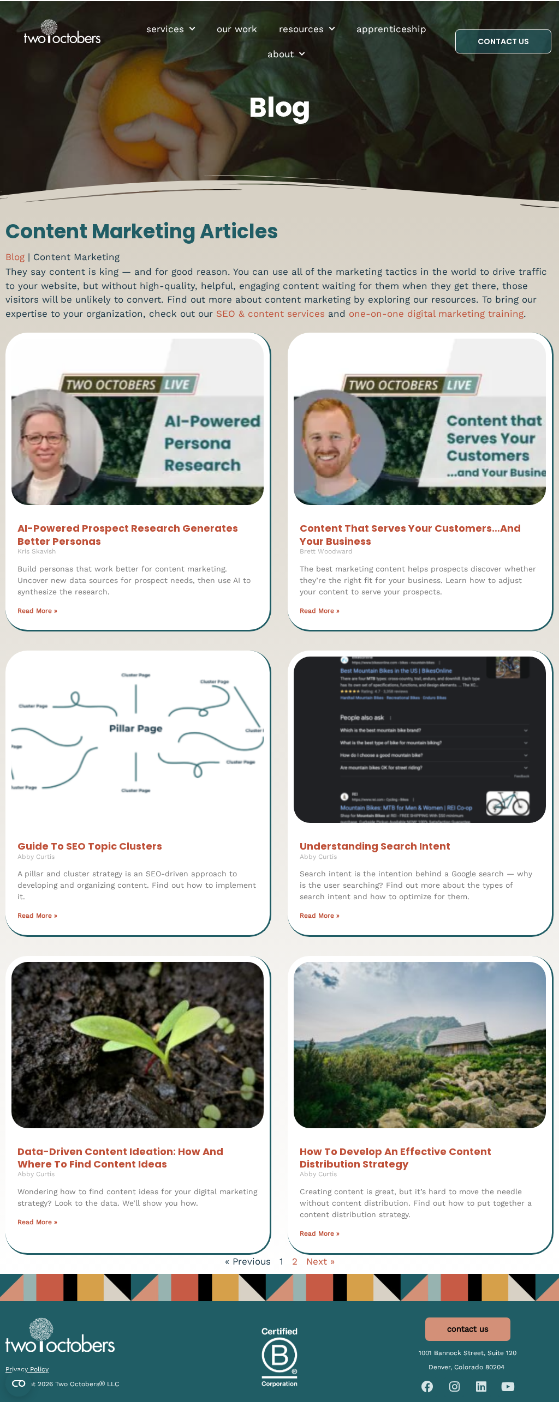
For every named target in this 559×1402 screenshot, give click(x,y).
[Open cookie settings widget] (18, 1383)
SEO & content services (270, 313)
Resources (301, 28)
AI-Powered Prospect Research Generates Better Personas (127, 534)
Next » (320, 1261)
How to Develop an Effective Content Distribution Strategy (395, 1158)
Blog (15, 256)
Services (165, 28)
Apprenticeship (391, 28)
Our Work (237, 28)
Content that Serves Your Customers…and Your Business (410, 534)
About (280, 54)
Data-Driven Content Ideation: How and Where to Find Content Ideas (120, 1158)
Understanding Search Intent (375, 846)
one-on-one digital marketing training (436, 313)
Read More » (37, 611)
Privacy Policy (27, 1369)
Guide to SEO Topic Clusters (89, 846)
